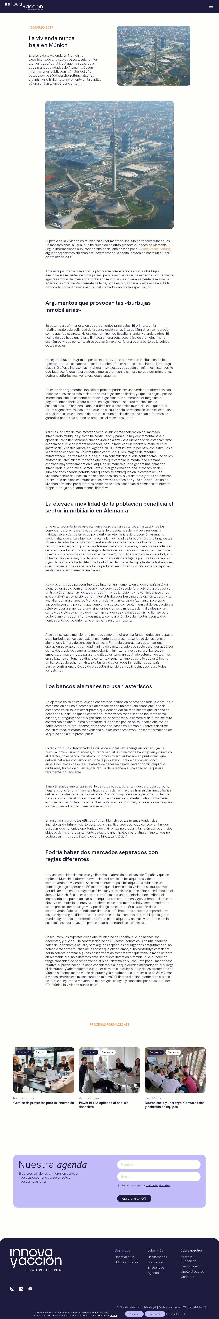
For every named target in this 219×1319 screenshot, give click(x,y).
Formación (155, 1262)
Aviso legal (150, 1307)
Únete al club (124, 1257)
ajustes (113, 1315)
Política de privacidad (128, 1307)
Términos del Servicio (195, 1307)
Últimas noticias (126, 1262)
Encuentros (156, 1267)
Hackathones (157, 1257)
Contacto (187, 1277)
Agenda (153, 1273)
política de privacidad (158, 1185)
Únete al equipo (192, 1271)
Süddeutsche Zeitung (155, 249)
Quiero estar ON (134, 1198)
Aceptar (134, 1314)
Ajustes (175, 1314)
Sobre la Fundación (188, 1259)
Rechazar (155, 1314)
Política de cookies (169, 1307)
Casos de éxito (191, 1266)
